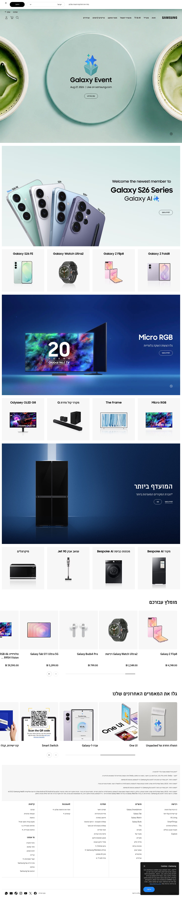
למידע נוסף (166, 212)
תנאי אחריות (101, 830)
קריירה (32, 855)
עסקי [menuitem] (8, 12)
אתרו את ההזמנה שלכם (62, 810)
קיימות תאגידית (29, 830)
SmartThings (172, 822)
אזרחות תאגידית (29, 826)
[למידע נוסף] (91, 493)
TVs (140, 826)
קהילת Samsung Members (96, 850)
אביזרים (139, 858)
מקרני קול (138, 834)
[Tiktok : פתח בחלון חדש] (15, 893)
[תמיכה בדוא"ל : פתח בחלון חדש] (11, 893)
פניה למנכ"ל (101, 858)
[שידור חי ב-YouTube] (158, 721)
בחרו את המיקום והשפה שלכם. (78, 4)
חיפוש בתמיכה (101, 818)
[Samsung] (169, 17)
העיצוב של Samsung (27, 871)
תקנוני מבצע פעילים (170, 830)
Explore (174, 834)
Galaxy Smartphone (134, 810)
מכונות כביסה (137, 846)
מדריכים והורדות (100, 814)
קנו (158, 502)
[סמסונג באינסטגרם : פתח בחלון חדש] (20, 893)
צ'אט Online (101, 846)
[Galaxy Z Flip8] (158, 630)
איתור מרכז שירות (100, 834)
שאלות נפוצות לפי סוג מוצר (97, 826)
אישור (149, 889)
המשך (17, 4)
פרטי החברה (30, 843)
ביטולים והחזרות (171, 826)
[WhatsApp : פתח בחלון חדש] (6, 893)
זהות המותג (31, 851)
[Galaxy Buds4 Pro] (78, 630)
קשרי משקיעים (29, 859)
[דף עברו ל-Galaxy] (78, 721)
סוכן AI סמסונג (101, 854)
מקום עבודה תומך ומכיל (27, 822)
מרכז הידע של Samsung (26, 863)
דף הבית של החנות (171, 810)
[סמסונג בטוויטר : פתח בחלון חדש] (30, 893)
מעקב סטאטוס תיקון (99, 838)
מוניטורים (138, 854)
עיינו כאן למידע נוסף (155, 884)
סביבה (32, 810)
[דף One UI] (118, 721)
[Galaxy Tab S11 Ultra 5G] (39, 630)
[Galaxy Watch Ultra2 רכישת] (118, 630)
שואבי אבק (138, 850)
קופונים (67, 814)
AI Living (173, 818)
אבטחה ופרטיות (29, 814)
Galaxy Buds (137, 822)
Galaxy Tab (137, 814)
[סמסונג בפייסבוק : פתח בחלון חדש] (35, 893)
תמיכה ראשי (102, 810)
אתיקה (32, 867)
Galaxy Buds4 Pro (87, 654)
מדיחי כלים (138, 842)
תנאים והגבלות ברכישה (138, 893)
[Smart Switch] (39, 721)
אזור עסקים (31, 847)
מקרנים (139, 830)
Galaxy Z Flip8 (168, 654)
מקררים (139, 838)
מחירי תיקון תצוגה (100, 842)
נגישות (32, 818)
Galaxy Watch (136, 818)
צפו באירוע (91, 96)
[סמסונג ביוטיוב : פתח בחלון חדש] (25, 893)
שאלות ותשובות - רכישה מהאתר (95, 822)
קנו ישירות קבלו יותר (170, 814)
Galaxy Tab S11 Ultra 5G (44, 654)
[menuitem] (153, 18)
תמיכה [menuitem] (15, 12)
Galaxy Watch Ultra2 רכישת (121, 654)
